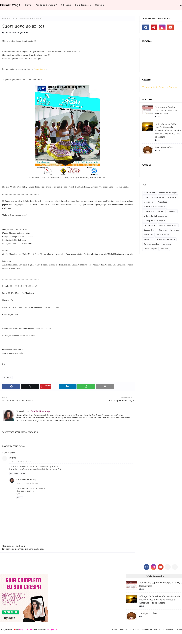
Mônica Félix (149, 202)
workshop (148, 239)
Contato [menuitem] (99, 5)
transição (172, 197)
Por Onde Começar (151, 629)
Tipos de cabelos (151, 244)
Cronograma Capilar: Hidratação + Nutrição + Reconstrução (167, 110)
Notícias (19, 18)
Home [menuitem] (28, 5)
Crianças (162, 230)
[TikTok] (175, 567)
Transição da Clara (164, 147)
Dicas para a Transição (154, 220)
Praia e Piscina (163, 234)
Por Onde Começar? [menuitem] (46, 5)
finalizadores (149, 192)
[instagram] (162, 27)
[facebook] (145, 27)
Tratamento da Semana (154, 206)
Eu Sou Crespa (10, 5)
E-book (123, 629)
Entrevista (174, 230)
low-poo (164, 248)
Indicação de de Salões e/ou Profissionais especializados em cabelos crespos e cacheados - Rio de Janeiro (168, 130)
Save (49, 386)
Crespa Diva (149, 230)
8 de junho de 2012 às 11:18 (27, 483)
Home (114, 629)
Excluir (23, 474)
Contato (135, 629)
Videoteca (162, 202)
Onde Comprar (150, 248)
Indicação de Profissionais (155, 216)
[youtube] (170, 27)
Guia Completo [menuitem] (83, 5)
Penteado (172, 211)
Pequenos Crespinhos (165, 239)
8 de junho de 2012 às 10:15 (20, 461)
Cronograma (150, 225)
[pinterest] (154, 27)
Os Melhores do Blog (168, 225)
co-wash (167, 244)
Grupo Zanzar (40, 68)
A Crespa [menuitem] (66, 5)
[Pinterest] (168, 567)
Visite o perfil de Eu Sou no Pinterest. (160, 87)
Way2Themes (25, 629)
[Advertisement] (87, 594)
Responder (14, 474)
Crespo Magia (158, 197)
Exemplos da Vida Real (154, 211)
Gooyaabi (52, 629)
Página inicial (8, 18)
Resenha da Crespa (168, 192)
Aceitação (148, 234)
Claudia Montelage (14, 32)
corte (146, 197)
